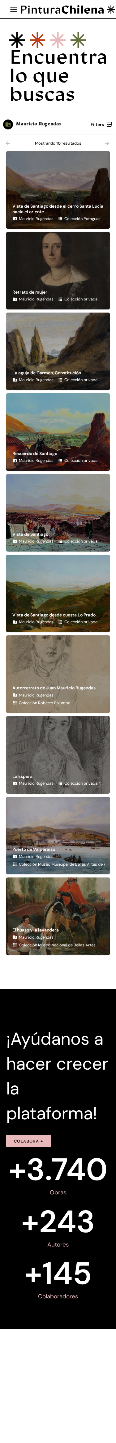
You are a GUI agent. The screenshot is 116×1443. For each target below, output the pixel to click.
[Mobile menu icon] (13, 9)
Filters (97, 124)
